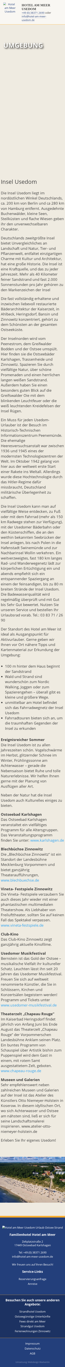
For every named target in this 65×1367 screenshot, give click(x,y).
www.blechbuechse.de (20, 880)
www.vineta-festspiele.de (22, 925)
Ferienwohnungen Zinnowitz (32, 1331)
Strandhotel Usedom (32, 1311)
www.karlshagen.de (47, 840)
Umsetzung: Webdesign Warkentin (33, 1362)
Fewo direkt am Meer (32, 1321)
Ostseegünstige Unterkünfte (32, 1316)
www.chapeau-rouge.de (21, 1070)
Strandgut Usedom (32, 1326)
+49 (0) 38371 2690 (33, 12)
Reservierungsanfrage (32, 1279)
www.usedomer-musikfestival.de (29, 1005)
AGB (32, 1353)
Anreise (32, 1284)
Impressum (32, 1343)
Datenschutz (32, 1348)
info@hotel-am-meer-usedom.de (34, 18)
